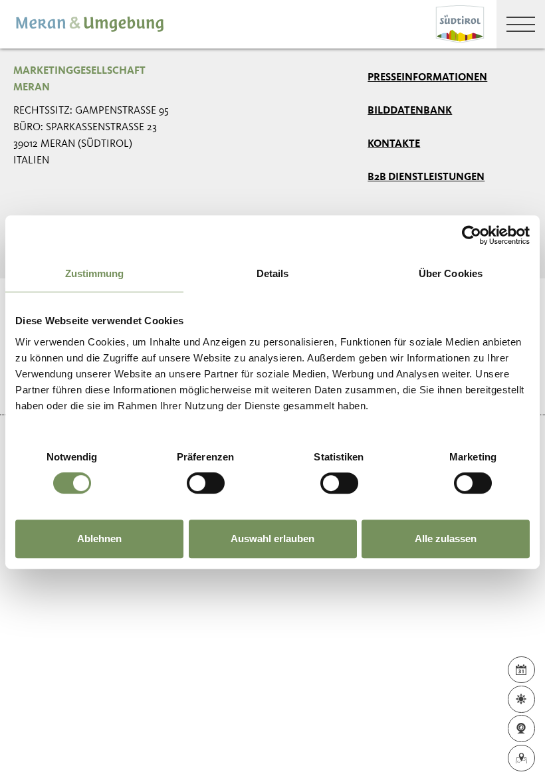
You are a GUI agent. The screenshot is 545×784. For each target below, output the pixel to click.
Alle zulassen (446, 538)
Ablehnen (99, 538)
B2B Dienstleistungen (426, 177)
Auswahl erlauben (272, 538)
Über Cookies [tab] (451, 273)
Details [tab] (273, 273)
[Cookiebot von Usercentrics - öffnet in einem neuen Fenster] (471, 235)
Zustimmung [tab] (94, 273)
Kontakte (394, 144)
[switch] (206, 483)
